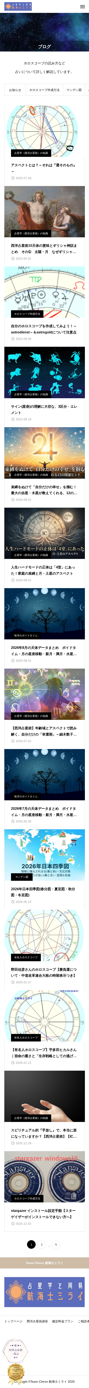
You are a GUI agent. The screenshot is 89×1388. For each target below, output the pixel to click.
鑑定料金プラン (62, 1321)
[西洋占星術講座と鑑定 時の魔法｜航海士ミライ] (18, 6)
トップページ (13, 1321)
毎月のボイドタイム (26, 635)
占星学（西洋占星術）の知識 (31, 152)
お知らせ (15, 90)
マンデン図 (74, 90)
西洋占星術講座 (37, 1321)
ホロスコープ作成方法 (44, 90)
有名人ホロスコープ (26, 957)
